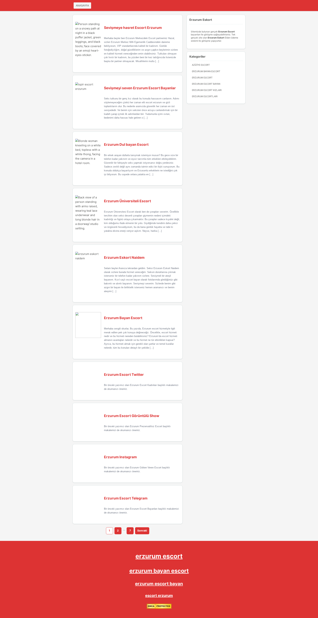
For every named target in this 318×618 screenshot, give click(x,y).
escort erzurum (159, 595)
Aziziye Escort (201, 64)
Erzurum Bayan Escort (206, 71)
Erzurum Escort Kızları (207, 90)
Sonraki (142, 530)
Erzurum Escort (202, 77)
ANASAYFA (82, 5)
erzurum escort (159, 556)
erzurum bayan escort (159, 570)
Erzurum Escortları (205, 96)
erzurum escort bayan (159, 583)
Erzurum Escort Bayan (206, 83)
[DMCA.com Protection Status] (159, 608)
